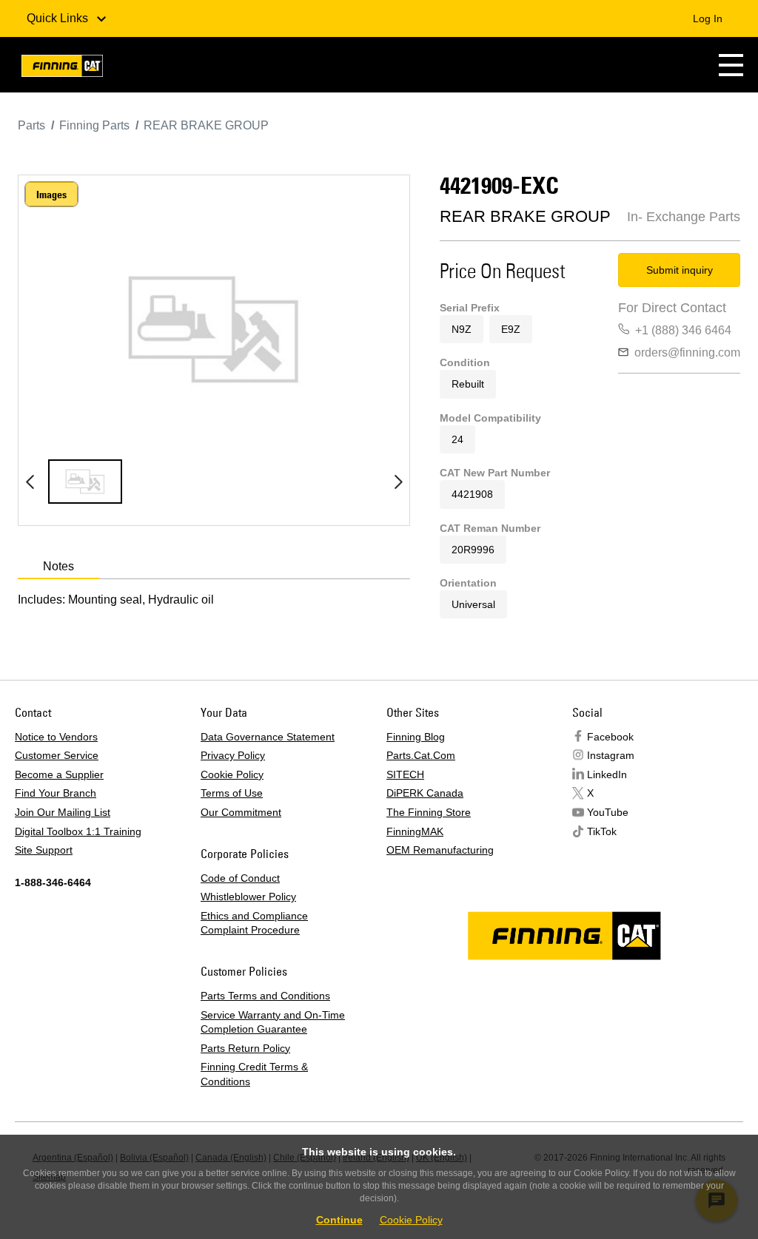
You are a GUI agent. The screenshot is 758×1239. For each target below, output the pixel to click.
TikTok (602, 831)
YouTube (607, 812)
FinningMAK (414, 831)
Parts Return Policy (245, 1048)
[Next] (398, 481)
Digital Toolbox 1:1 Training (78, 831)
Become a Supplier (59, 774)
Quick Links (59, 18)
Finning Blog (415, 737)
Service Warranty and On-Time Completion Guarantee (273, 1022)
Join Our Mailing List (62, 812)
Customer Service (56, 755)
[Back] (30, 481)
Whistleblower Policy (248, 896)
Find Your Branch (55, 793)
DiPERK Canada (424, 793)
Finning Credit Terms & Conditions (254, 1074)
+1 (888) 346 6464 (683, 330)
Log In (707, 18)
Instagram (610, 755)
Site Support (44, 850)
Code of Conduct (240, 878)
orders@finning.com (687, 352)
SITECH (405, 774)
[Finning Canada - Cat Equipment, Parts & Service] (62, 68)
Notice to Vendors (56, 737)
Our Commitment (241, 812)
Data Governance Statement (268, 737)
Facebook (610, 737)
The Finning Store (428, 812)
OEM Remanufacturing (440, 850)
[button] (731, 64)
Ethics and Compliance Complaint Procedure (254, 923)
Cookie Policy (232, 774)
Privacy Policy (233, 755)
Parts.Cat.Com (420, 755)
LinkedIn (607, 774)
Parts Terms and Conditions (265, 996)
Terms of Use (232, 793)
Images (51, 194)
